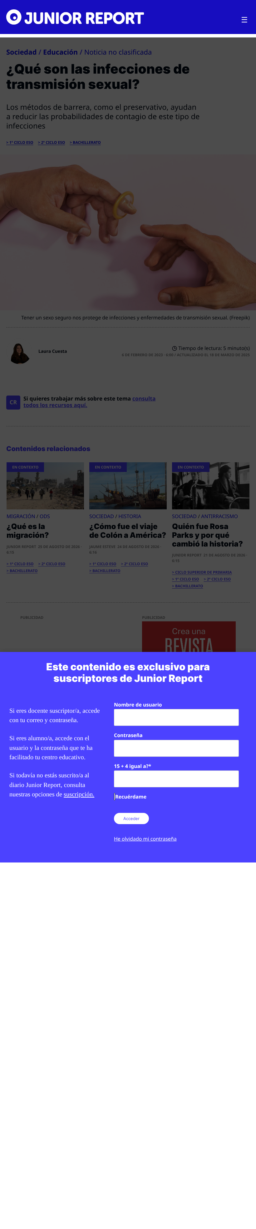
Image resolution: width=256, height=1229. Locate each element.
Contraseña (128, 735)
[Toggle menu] (244, 20)
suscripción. (79, 794)
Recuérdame (130, 796)
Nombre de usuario (138, 704)
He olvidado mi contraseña (145, 838)
